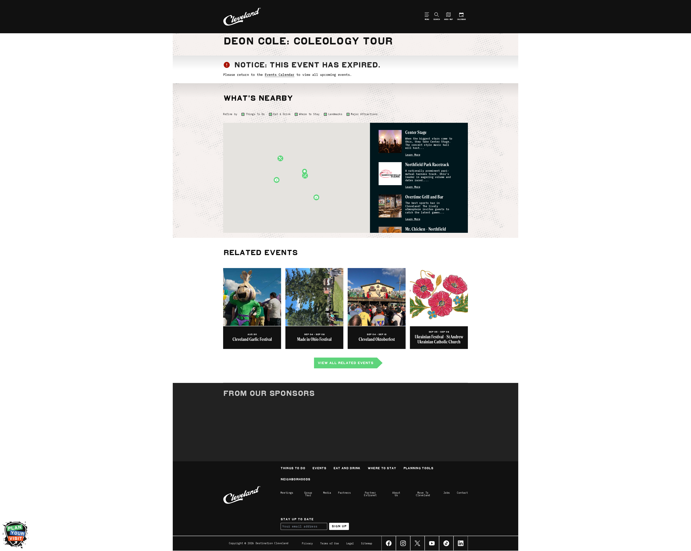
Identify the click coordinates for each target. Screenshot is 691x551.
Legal (350, 543)
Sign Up (339, 526)
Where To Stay (382, 468)
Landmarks (335, 114)
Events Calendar (279, 75)
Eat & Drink (282, 114)
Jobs (446, 492)
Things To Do (255, 114)
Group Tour (308, 494)
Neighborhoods (295, 479)
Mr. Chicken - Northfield (425, 229)
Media (327, 492)
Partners (344, 492)
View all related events (345, 363)
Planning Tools (418, 468)
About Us (396, 494)
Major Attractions (364, 114)
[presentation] (390, 141)
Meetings (287, 492)
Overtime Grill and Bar (424, 197)
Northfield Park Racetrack (427, 164)
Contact (462, 492)
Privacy (307, 543)
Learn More (412, 154)
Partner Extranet (370, 494)
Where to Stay (309, 114)
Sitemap (366, 543)
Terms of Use (329, 543)
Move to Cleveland (423, 494)
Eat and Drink (346, 468)
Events (319, 468)
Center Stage (416, 132)
